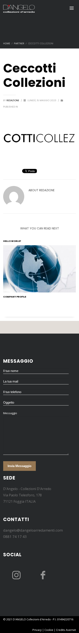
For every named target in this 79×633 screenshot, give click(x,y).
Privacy (37, 630)
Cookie (48, 630)
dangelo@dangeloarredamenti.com (33, 530)
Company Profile (14, 296)
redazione (13, 100)
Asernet (71, 630)
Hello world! (12, 241)
